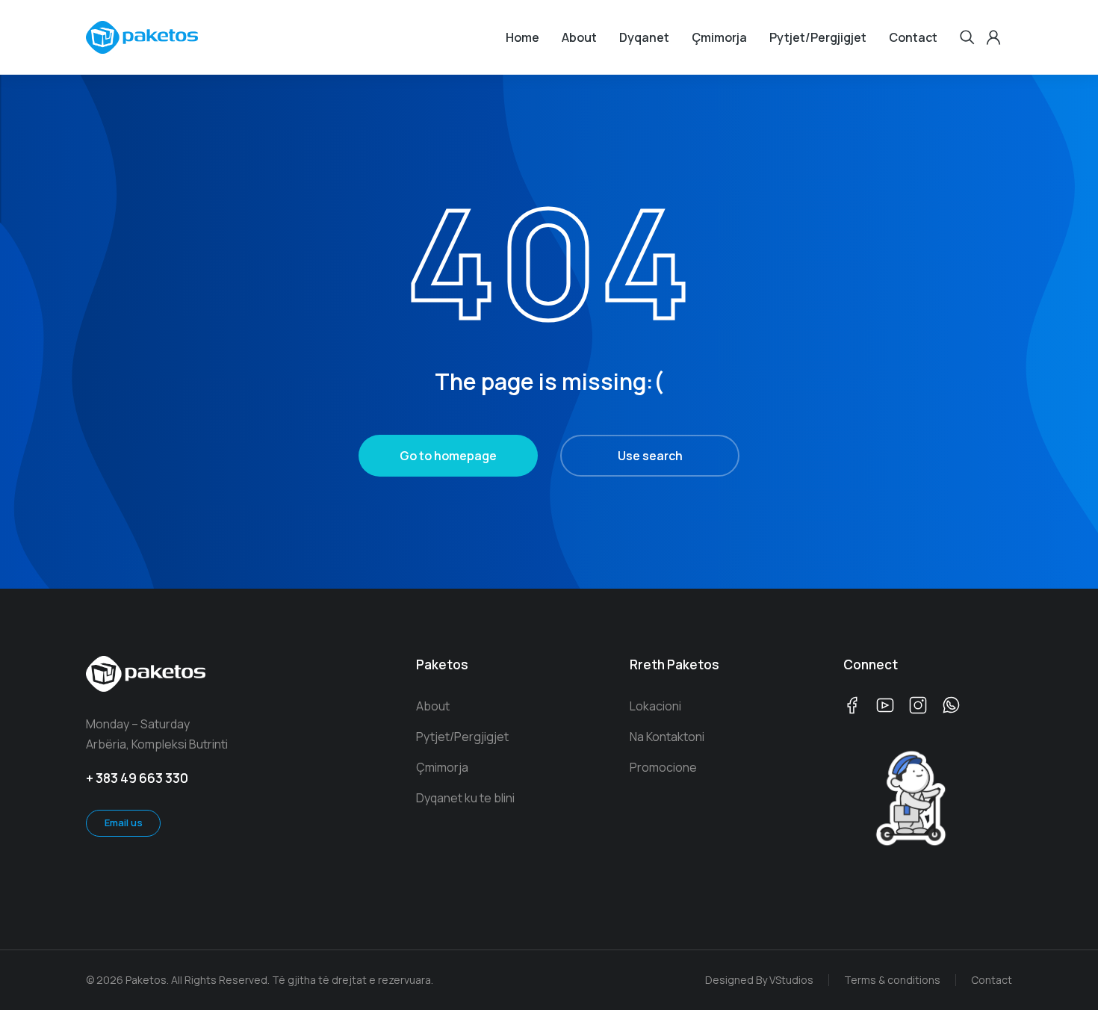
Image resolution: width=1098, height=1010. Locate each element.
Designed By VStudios (759, 980)
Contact (991, 980)
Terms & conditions (892, 980)
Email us (124, 822)
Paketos (442, 664)
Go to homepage (448, 455)
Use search (650, 455)
